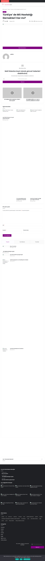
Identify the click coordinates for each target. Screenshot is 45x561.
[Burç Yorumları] (6, 248)
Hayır (21, 559)
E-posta (4, 230)
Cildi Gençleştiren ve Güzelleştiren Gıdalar (19, 259)
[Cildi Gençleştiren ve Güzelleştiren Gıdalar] (6, 303)
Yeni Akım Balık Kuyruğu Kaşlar (16, 254)
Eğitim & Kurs (3, 538)
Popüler (7, 241)
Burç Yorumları (13, 246)
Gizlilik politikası (27, 559)
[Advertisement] (22, 447)
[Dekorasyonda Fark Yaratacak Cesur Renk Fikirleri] (37, 506)
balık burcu (10, 516)
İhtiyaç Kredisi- (11, 520)
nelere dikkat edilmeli (34, 518)
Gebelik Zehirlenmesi (30, 516)
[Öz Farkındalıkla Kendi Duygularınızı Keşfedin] (22, 153)
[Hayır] (43, 557)
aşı (6, 516)
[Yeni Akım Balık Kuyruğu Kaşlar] (6, 256)
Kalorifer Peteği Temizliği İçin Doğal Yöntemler (35, 199)
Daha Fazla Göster (22, 47)
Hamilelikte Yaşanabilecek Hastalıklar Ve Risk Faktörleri (11, 518)
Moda (2, 534)
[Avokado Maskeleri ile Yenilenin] (6, 392)
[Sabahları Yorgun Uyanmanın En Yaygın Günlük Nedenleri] (22, 506)
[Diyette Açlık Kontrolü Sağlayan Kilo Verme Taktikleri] (8, 498)
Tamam (17, 559)
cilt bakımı (20, 516)
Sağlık (2, 536)
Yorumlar (37, 241)
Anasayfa (5, 9)
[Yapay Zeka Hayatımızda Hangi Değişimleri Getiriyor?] (37, 489)
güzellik (36, 516)
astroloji (3, 516)
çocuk (6, 520)
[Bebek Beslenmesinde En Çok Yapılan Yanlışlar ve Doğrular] (37, 498)
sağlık (40, 518)
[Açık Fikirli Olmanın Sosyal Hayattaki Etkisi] (9, 112)
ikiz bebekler (23, 518)
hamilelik (40, 516)
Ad (3, 225)
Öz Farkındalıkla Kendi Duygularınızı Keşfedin (21, 199)
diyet (24, 516)
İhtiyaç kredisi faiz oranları (20, 520)
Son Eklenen (22, 241)
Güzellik (2, 532)
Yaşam (9, 9)
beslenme (15, 516)
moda (28, 518)
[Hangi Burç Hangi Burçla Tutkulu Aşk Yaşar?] (8, 506)
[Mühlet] (6, 4)
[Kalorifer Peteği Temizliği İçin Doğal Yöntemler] (36, 153)
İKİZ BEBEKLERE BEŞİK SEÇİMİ (8, 251)
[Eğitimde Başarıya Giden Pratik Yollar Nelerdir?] (22, 498)
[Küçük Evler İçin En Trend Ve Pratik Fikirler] (8, 489)
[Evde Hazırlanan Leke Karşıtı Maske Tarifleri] (22, 489)
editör (6, 21)
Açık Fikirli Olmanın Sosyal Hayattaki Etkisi (8, 118)
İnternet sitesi (26, 230)
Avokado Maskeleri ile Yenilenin (16, 348)
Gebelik (2, 529)
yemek (3, 520)
